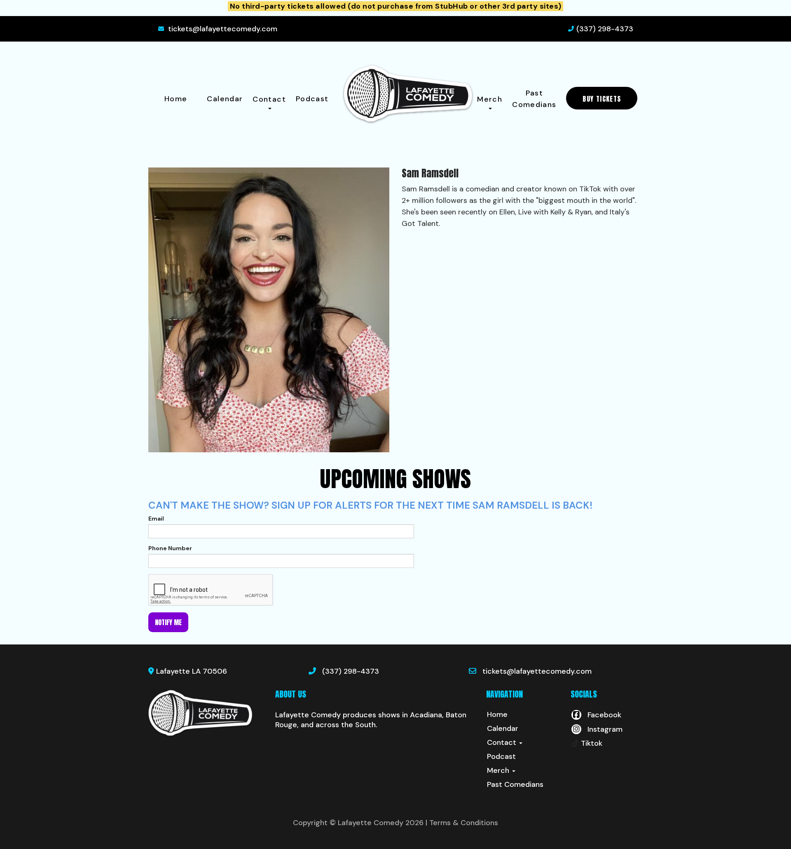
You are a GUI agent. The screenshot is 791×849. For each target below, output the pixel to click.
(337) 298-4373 (604, 29)
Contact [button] (269, 99)
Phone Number (170, 548)
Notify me (168, 622)
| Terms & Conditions (462, 823)
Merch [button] (489, 99)
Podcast (312, 99)
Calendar (225, 99)
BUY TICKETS (602, 99)
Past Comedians (534, 98)
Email (156, 518)
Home (175, 99)
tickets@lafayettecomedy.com (222, 29)
